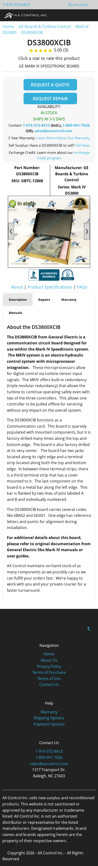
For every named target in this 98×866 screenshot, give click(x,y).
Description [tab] (18, 299)
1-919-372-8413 (16, 4)
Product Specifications (50, 287)
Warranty (49, 712)
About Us (49, 660)
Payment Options (49, 724)
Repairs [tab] (44, 299)
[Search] (81, 15)
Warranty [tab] (68, 299)
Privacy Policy (49, 666)
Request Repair (50, 98)
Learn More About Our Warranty (63, 137)
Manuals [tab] (15, 313)
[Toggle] (90, 15)
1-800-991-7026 (76, 125)
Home (8, 26)
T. (89, 629)
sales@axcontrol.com (53, 130)
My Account (78, 4)
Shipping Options (49, 718)
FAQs (82, 287)
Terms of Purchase (49, 672)
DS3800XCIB (32, 32)
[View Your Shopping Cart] (91, 4)
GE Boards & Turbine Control (45, 26)
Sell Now (82, 145)
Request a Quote (50, 85)
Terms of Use (49, 678)
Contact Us (49, 684)
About (17, 287)
